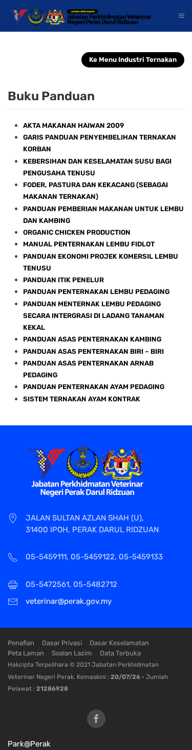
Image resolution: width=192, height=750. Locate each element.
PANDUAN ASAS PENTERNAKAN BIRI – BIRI (93, 351)
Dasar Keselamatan (119, 643)
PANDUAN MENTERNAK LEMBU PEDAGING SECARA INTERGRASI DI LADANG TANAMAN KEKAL (93, 316)
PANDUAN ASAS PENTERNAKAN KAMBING (92, 339)
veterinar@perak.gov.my (69, 601)
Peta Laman (26, 653)
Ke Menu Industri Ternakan (133, 59)
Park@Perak (29, 743)
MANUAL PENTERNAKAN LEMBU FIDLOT (89, 244)
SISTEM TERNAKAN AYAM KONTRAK (81, 399)
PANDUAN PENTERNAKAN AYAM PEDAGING (93, 387)
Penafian (21, 643)
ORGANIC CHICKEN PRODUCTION (77, 232)
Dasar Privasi (62, 643)
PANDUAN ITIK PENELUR (63, 280)
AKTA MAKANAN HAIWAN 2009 (73, 125)
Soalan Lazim (72, 653)
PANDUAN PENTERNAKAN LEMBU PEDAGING (96, 292)
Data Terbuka (120, 653)
